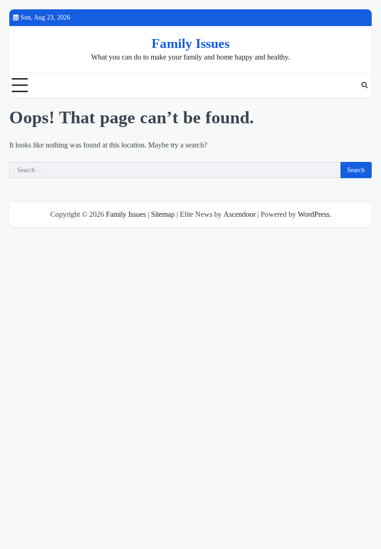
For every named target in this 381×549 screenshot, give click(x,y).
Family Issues (190, 43)
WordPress (313, 214)
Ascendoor (239, 214)
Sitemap (163, 214)
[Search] (365, 85)
